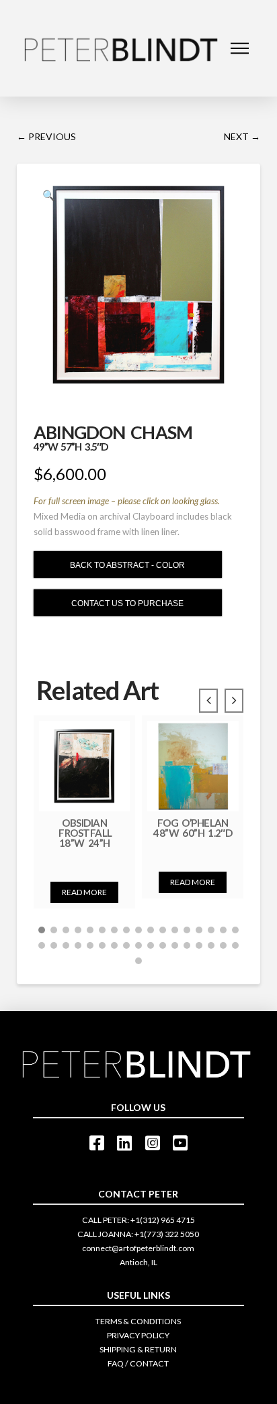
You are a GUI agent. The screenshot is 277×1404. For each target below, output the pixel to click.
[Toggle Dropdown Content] (239, 48)
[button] (42, 930)
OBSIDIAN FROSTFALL (84, 832)
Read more (84, 892)
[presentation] (208, 701)
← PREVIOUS (46, 136)
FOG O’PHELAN (192, 827)
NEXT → (242, 136)
